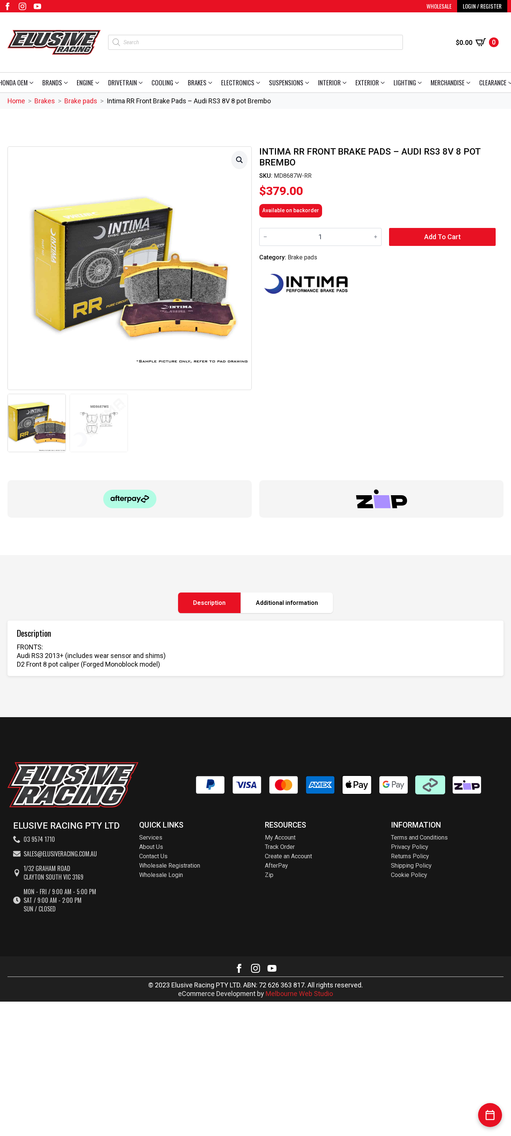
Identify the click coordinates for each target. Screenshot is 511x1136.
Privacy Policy (409, 846)
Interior (329, 82)
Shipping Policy (411, 865)
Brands (52, 82)
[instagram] (22, 6)
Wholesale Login (161, 874)
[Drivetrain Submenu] (142, 82)
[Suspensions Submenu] (308, 82)
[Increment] (375, 236)
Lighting (405, 82)
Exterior (367, 82)
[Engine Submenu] (99, 82)
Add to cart (442, 237)
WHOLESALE (439, 6)
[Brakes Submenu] (211, 82)
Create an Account (288, 856)
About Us (151, 846)
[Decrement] (265, 236)
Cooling (162, 82)
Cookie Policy (409, 874)
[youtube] (37, 6)
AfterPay (276, 865)
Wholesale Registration (169, 865)
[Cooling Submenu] (178, 82)
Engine (85, 82)
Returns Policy (410, 856)
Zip (269, 874)
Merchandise (448, 82)
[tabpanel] (255, 648)
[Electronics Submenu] (259, 82)
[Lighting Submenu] (421, 82)
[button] (239, 159)
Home (16, 101)
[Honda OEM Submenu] (33, 82)
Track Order (280, 846)
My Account (280, 837)
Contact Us (153, 856)
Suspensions (286, 82)
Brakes (197, 82)
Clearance (493, 82)
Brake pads (80, 101)
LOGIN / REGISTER (482, 6)
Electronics (237, 82)
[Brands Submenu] (67, 82)
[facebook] (7, 6)
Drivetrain (122, 82)
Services (150, 837)
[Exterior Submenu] (384, 82)
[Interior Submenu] (346, 82)
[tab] (209, 603)
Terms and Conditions (419, 837)
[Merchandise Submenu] (470, 82)
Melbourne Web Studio (299, 994)
